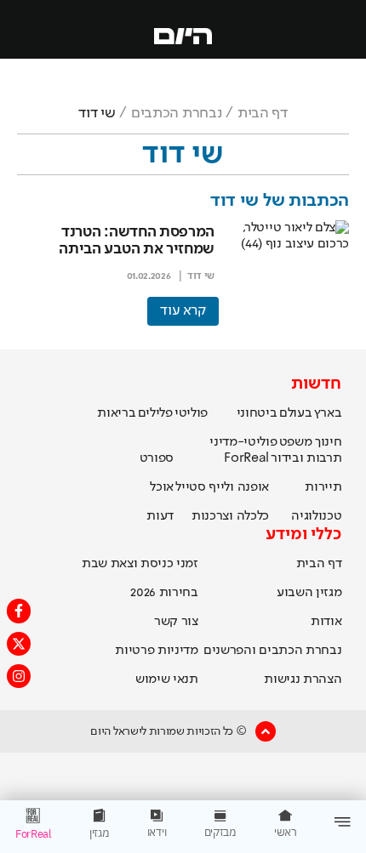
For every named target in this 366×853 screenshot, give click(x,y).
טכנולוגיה (316, 516)
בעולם (295, 413)
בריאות (116, 413)
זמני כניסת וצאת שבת (140, 564)
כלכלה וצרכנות (230, 516)
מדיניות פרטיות (156, 650)
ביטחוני (257, 413)
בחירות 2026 (164, 593)
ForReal (246, 458)
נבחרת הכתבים (176, 113)
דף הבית (262, 113)
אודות (326, 621)
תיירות (323, 487)
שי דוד (200, 276)
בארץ (328, 413)
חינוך (328, 442)
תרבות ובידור (306, 458)
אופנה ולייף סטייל (222, 487)
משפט (295, 442)
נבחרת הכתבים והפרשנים (272, 650)
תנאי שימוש (166, 679)
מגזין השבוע (309, 593)
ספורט (157, 458)
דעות (160, 516)
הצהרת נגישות (302, 679)
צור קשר (176, 621)
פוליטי (191, 413)
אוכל (162, 487)
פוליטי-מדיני (243, 442)
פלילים (155, 413)
